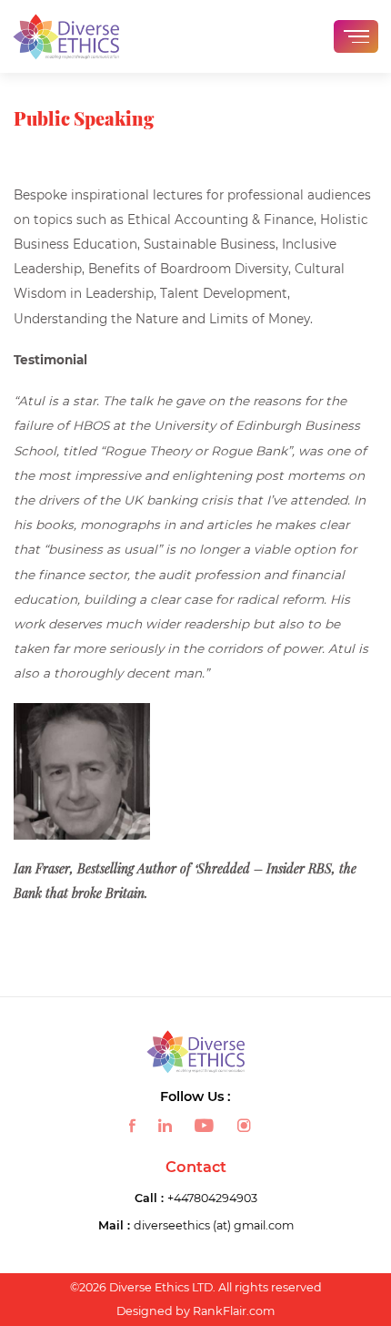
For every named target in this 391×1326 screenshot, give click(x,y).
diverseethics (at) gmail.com (214, 1225)
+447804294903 (212, 1198)
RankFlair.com (234, 1311)
